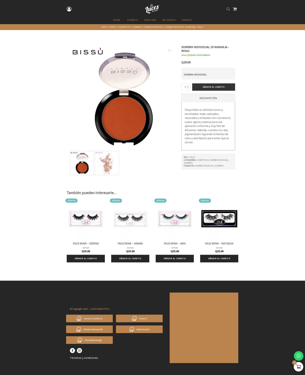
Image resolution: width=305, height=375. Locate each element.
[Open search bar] (228, 8)
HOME (116, 19)
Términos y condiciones (84, 358)
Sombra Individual (153, 27)
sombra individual (204, 165)
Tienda (131, 19)
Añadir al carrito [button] (86, 258)
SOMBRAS (137, 27)
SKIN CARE (150, 19)
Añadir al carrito (214, 87)
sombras (219, 165)
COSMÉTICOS (124, 27)
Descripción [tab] (208, 98)
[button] (170, 50)
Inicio (104, 27)
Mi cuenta (169, 19)
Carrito (187, 19)
